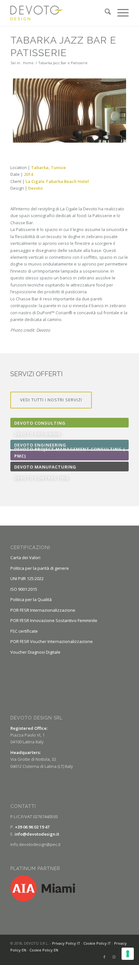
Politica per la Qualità (31, 599)
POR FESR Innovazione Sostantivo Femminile (53, 620)
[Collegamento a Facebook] (104, 957)
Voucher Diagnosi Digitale (35, 652)
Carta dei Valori (25, 557)
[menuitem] (104, 13)
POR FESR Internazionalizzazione (42, 610)
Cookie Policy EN (43, 950)
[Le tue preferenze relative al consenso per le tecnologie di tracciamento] (128, 954)
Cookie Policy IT (97, 943)
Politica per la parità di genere (39, 568)
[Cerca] (104, 13)
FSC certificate (24, 631)
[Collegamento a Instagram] (114, 957)
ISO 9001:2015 (23, 589)
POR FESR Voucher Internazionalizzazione (51, 641)
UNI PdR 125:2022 (27, 578)
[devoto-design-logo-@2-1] (57, 13)
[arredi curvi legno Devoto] (69, 110)
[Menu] (120, 13)
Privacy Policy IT (66, 943)
